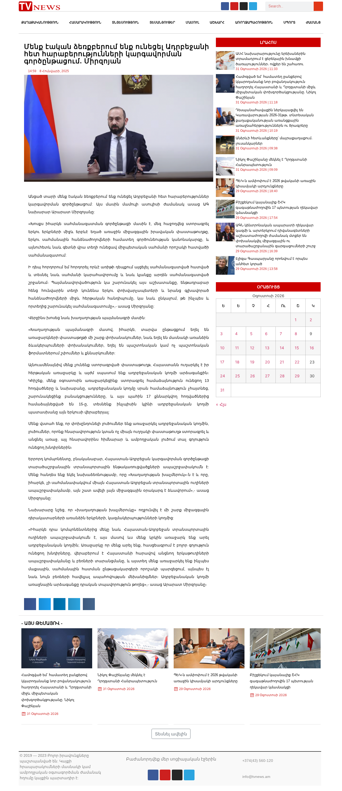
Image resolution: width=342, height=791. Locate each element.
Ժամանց (313, 22)
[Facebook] (225, 6)
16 (312, 348)
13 (267, 348)
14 (282, 348)
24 (222, 376)
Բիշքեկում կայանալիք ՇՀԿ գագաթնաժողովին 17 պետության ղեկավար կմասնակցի (277, 207)
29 (297, 376)
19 (252, 362)
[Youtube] (234, 6)
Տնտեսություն (125, 22)
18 (237, 362)
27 (267, 376)
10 (222, 348)
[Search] (318, 6)
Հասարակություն (85, 22)
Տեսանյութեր (162, 22)
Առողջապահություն (254, 22)
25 (237, 376)
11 (237, 348)
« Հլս (221, 404)
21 (282, 362)
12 (252, 348)
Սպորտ (289, 22)
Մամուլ (192, 22)
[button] (30, 604)
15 (297, 348)
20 (267, 362)
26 (252, 376)
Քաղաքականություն (40, 22)
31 (222, 390)
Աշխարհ (217, 22)
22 (297, 362)
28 (282, 376)
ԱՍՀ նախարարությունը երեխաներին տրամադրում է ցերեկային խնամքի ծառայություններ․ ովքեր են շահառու (270, 59)
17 (222, 362)
